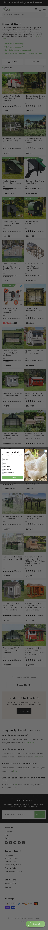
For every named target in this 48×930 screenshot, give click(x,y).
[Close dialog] (45, 451)
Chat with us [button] (38, 924)
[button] (35, 924)
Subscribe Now (12, 477)
